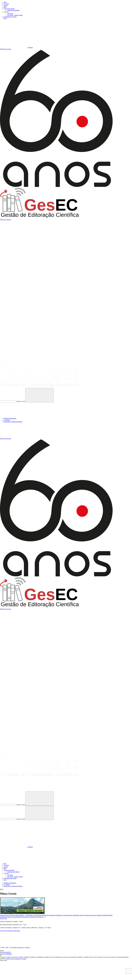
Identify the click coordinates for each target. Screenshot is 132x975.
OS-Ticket (10, 13)
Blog (5, 7)
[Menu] (13, 437)
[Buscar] (13, 790)
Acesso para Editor (9, 8)
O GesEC (6, 4)
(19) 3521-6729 (4, 930)
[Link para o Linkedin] (41, 415)
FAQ (5, 18)
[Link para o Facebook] (13, 415)
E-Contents (7, 420)
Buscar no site (21, 401)
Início (1, 889)
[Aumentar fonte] (13, 33)
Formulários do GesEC (10, 17)
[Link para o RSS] (95, 415)
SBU (5, 2)
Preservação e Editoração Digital (13, 421)
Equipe (6, 5)
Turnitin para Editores (13, 10)
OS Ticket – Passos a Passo (15, 15)
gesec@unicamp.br (14, 930)
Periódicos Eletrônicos (10, 418)
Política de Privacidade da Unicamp (16, 958)
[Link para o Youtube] (68, 415)
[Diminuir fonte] (40, 33)
